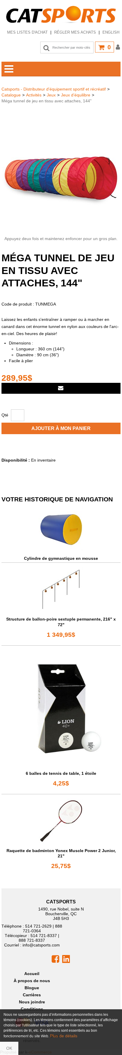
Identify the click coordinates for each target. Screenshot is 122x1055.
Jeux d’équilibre (75, 95)
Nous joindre (32, 1002)
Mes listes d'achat (27, 32)
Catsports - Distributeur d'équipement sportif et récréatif (53, 89)
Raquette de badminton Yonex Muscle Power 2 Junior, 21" (61, 853)
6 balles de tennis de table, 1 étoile (61, 773)
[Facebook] (55, 958)
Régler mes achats (75, 32)
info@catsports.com (41, 945)
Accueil (31, 973)
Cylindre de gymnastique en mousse (61, 558)
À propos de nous (32, 980)
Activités (33, 95)
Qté (4, 415)
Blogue (32, 987)
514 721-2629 (38, 926)
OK (9, 1048)
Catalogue (11, 95)
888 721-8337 (32, 940)
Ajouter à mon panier (61, 428)
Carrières (32, 994)
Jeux (51, 95)
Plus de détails (63, 1035)
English (110, 32)
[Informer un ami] (61, 388)
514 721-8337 (43, 935)
